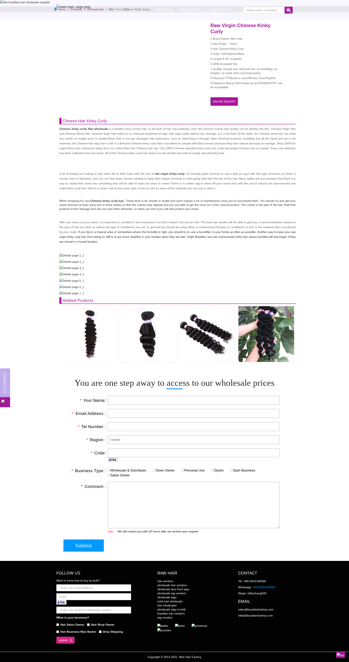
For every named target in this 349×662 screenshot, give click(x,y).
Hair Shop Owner (102, 624)
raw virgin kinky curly (170, 173)
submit (63, 640)
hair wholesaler (167, 605)
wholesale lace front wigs (173, 589)
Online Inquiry (224, 101)
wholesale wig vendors (171, 593)
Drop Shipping (113, 631)
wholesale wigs (167, 597)
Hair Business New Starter (78, 631)
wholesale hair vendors (172, 585)
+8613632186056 (264, 587)
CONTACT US (219, 10)
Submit (83, 545)
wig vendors (165, 617)
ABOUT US (164, 10)
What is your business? (72, 617)
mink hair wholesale (170, 601)
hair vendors (165, 581)
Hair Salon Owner (72, 624)
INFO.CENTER (191, 10)
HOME (118, 10)
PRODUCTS (139, 10)
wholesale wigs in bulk (171, 609)
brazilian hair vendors (171, 613)
